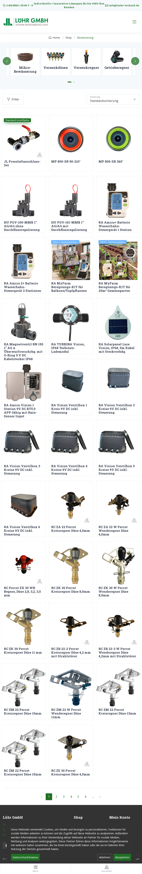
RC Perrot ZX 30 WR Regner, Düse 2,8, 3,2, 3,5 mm (22, 591)
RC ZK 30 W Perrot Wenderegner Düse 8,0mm (113, 591)
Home (56, 37)
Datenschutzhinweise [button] (25, 857)
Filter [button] (15, 99)
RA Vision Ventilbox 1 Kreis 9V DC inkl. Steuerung (69, 408)
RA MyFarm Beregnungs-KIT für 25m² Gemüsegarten (114, 287)
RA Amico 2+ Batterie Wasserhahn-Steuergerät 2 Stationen (22, 287)
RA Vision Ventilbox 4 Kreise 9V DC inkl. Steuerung (69, 469)
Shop (68, 37)
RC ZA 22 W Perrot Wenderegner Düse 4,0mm (113, 530)
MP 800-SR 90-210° (66, 161)
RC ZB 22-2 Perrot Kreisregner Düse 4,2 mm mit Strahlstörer (71, 652)
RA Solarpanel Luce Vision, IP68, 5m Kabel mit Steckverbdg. (117, 347)
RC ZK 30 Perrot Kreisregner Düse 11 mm (23, 650)
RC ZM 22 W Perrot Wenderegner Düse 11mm (66, 713)
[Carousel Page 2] (74, 82)
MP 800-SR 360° (111, 161)
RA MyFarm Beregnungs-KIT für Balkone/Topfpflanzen (69, 287)
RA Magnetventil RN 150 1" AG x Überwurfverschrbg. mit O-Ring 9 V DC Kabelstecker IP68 (23, 351)
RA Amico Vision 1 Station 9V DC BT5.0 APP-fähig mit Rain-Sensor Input (20, 410)
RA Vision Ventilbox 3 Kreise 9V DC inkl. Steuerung (22, 469)
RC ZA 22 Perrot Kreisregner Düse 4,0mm (70, 529)
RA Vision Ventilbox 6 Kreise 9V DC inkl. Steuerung (22, 530)
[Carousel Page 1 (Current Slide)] (69, 82)
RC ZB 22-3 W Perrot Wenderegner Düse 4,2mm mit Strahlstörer (117, 652)
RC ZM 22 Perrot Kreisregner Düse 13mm (117, 711)
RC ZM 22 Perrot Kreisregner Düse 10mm (23, 711)
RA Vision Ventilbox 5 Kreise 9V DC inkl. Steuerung (117, 469)
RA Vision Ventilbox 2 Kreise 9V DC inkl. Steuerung (117, 408)
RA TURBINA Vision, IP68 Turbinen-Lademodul (68, 347)
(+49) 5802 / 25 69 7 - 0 (19, 5)
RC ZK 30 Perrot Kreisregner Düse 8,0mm (70, 589)
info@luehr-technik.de (124, 5)
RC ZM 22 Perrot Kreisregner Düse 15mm (23, 772)
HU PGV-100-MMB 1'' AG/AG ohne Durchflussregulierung (22, 226)
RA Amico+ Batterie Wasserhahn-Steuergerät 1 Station (115, 226)
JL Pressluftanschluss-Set (22, 163)
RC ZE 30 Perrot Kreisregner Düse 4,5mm (70, 772)
